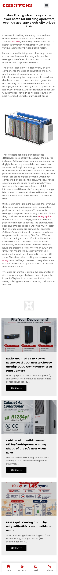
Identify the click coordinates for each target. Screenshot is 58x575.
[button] (46, 5)
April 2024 (15, 41)
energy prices (45, 216)
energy (6, 260)
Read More (16, 387)
